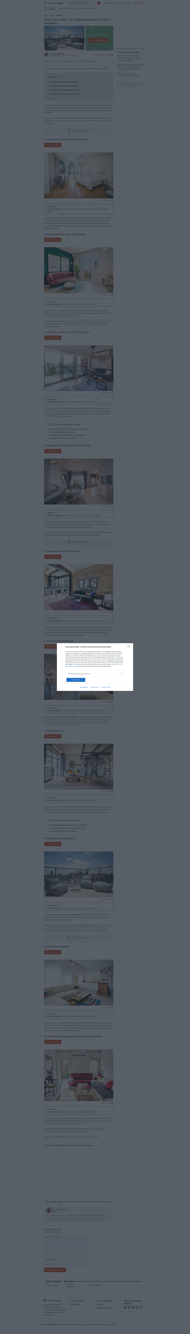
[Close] (129, 647)
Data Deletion (84, 687)
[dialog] (95, 667)
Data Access (95, 687)
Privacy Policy (106, 687)
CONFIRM (76, 680)
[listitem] (95, 674)
